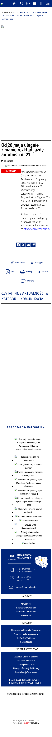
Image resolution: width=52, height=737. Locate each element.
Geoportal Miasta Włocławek (26, 656)
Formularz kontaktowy (26, 611)
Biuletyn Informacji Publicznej (26, 668)
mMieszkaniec (26, 642)
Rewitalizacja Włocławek (26, 672)
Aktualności (26, 603)
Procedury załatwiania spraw (26, 634)
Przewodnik (26, 623)
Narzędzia (28, 3)
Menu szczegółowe (41, 3)
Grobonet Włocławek (26, 660)
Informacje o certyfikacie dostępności (26, 703)
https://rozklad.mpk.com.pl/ (37, 228)
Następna (36, 262)
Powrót (42, 271)
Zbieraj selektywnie (26, 664)
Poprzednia (17, 262)
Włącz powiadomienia (15, 3)
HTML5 (21, 712)
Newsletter (26, 615)
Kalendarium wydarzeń (26, 607)
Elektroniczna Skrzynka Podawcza (26, 630)
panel (47, 3)
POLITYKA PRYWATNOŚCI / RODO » (26, 683)
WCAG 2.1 (34, 712)
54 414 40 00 (26, 577)
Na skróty (26, 596)
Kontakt (26, 280)
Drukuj (25, 271)
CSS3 (25, 712)
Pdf (9, 271)
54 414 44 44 (26, 580)
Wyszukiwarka (21, 3)
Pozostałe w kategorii (24, 427)
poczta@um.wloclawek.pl (26, 587)
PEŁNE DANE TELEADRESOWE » (24, 680)
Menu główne (34, 3)
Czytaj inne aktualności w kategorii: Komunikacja (24, 296)
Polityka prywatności (26, 638)
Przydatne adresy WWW (27, 649)
